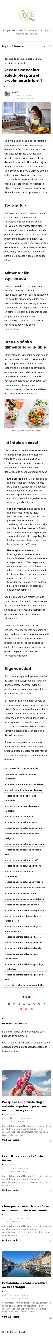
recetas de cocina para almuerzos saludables (21, 808)
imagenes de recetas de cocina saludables (20, 776)
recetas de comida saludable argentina (24, 910)
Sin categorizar (23, 95)
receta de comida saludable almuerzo (23, 790)
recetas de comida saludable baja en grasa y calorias (22, 928)
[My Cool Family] (26, 15)
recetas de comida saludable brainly (22, 948)
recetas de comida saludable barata (22, 937)
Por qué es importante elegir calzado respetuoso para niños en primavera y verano (25, 1106)
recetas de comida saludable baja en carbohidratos (22, 918)
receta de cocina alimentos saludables (23, 784)
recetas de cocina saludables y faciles (23, 882)
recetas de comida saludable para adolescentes (21, 956)
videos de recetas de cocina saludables (24, 985)
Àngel (15, 92)
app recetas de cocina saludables (21, 768)
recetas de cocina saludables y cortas (23, 866)
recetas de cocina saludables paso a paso (22, 852)
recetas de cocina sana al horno (20, 893)
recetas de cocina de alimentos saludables (20, 798)
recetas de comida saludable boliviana (23, 942)
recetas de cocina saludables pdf (21, 860)
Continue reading (10, 1140)
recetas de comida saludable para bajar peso (24, 977)
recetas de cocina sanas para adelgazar (24, 899)
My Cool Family (12, 46)
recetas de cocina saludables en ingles (24, 828)
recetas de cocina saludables (19, 816)
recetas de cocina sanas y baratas (21, 905)
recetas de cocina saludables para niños (24, 844)
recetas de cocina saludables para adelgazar (21, 836)
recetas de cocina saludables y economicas (19, 873)
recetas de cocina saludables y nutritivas (25, 887)
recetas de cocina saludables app (21, 822)
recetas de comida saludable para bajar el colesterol (24, 966)
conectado (33, 1031)
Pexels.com (36, 431)
